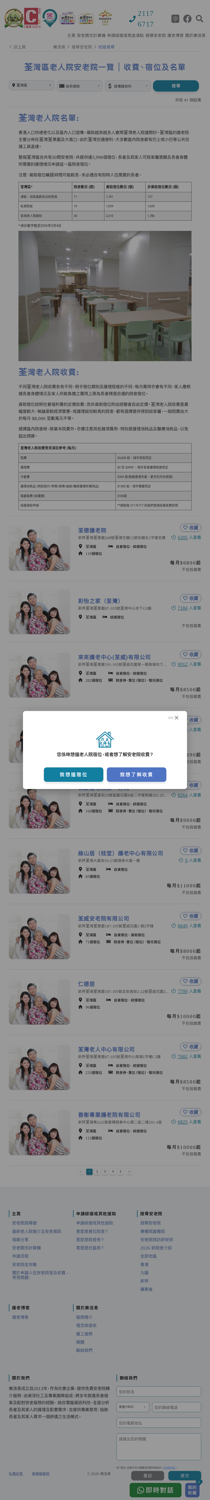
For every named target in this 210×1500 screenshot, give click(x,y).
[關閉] (176, 718)
